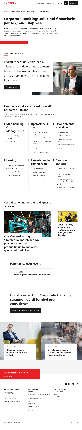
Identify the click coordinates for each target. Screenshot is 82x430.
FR (74, 422)
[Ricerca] (61, 3)
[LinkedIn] (73, 384)
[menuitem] (40, 3)
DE (71, 422)
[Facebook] (66, 384)
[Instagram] (69, 384)
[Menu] (66, 3)
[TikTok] (77, 384)
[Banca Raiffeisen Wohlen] (10, 3)
